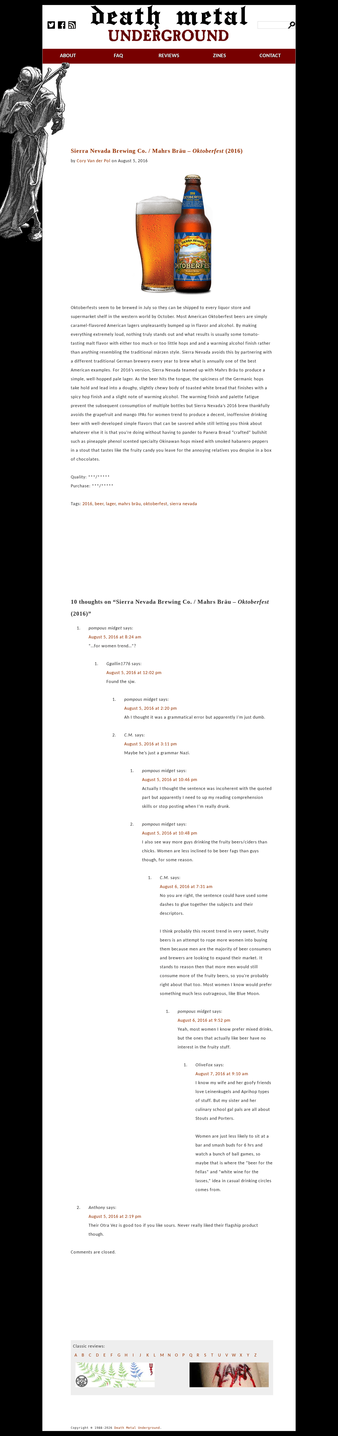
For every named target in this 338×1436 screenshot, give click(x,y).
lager (111, 504)
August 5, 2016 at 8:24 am (115, 637)
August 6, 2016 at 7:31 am (186, 887)
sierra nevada (183, 504)
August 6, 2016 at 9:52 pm (204, 1020)
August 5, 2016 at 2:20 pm (150, 708)
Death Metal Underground (137, 1428)
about (68, 56)
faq (118, 56)
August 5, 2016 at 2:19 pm (115, 1216)
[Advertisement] (175, 105)
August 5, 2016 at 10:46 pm (169, 780)
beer (99, 504)
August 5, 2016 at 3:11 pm (150, 744)
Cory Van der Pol (93, 161)
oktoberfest (155, 504)
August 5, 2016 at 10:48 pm (169, 833)
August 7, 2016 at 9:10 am (221, 1074)
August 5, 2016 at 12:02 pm (134, 673)
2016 (87, 504)
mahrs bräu (129, 504)
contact (270, 56)
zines (219, 56)
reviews (169, 56)
